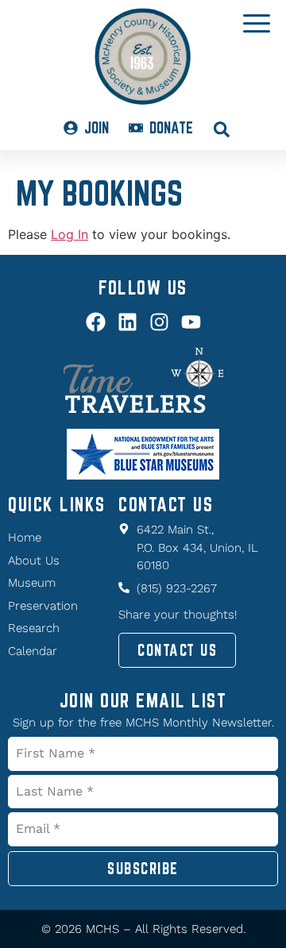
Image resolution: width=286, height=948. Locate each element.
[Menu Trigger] (257, 22)
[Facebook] (96, 322)
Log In (69, 234)
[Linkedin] (127, 322)
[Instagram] (159, 322)
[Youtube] (191, 322)
